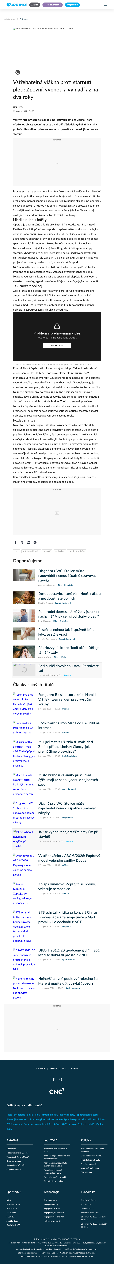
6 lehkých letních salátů (53, 1181)
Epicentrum (11, 1149)
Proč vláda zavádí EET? (90, 1160)
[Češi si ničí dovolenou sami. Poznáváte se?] (24, 670)
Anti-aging (24, 19)
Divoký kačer (86, 1172)
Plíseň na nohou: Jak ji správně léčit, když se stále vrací (66, 632)
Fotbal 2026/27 (13, 1204)
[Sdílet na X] (22, 542)
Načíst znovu (57, 345)
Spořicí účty (86, 1204)
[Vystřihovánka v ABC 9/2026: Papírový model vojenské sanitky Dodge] (24, 865)
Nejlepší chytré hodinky (54, 1213)
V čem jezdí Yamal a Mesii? (18, 1157)
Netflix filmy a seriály (52, 1221)
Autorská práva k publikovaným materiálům (34, 1249)
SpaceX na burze (50, 1200)
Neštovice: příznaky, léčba (17, 1153)
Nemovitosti (21, 1119)
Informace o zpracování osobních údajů (34, 1253)
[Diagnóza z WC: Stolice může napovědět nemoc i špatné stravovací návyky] (24, 578)
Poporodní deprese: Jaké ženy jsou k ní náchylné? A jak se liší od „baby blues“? (68, 614)
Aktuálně (12, 1140)
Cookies (55, 1253)
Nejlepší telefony (51, 1204)
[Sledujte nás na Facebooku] (53, 1079)
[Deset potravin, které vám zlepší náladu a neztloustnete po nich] (24, 598)
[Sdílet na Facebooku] (15, 542)
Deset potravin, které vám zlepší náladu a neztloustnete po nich (69, 596)
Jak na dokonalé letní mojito (55, 1177)
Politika (86, 1140)
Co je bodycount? (14, 1169)
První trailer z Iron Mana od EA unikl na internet (69, 725)
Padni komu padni (88, 1164)
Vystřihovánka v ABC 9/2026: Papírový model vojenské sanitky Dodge (69, 858)
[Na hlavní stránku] (17, 4)
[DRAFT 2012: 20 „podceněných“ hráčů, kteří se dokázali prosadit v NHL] (24, 960)
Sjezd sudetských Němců (91, 1156)
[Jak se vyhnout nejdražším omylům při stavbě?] (24, 839)
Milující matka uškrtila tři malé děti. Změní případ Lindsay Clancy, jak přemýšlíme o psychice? (66, 746)
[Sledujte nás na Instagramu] (60, 1079)
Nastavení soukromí (68, 1253)
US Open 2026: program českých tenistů (73, 1124)
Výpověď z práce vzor (90, 1168)
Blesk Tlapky (33, 1115)
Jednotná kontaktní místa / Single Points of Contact (42, 1256)
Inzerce (53, 1069)
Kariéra (74, 1069)
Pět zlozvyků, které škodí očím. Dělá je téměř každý (68, 650)
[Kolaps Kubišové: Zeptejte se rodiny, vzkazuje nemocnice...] (24, 894)
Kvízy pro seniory (14, 1161)
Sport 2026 (14, 1192)
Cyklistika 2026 (13, 1225)
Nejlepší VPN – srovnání (54, 1217)
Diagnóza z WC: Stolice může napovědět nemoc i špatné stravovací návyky (67, 575)
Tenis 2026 (11, 1213)
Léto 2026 (50, 1140)
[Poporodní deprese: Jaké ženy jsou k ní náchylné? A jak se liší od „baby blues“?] (24, 616)
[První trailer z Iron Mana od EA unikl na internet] (24, 728)
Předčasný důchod (88, 1200)
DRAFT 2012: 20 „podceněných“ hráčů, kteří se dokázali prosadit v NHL (69, 953)
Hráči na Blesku (50, 1115)
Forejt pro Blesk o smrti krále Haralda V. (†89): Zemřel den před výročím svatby (68, 699)
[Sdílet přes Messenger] (35, 542)
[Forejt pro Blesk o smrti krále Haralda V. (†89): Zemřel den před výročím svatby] (24, 704)
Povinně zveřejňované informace (79, 1256)
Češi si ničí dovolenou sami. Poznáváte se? (68, 668)
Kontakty (40, 1069)
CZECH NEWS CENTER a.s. (68, 1239)
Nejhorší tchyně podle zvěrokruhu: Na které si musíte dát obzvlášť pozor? (68, 981)
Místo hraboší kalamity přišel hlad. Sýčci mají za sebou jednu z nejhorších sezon (68, 779)
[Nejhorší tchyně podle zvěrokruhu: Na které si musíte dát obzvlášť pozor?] (24, 988)
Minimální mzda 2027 (90, 1213)
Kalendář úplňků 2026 (16, 1165)
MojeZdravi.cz (9, 19)
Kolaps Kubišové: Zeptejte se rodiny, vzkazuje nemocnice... (67, 887)
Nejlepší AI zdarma (52, 1209)
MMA (9, 1200)
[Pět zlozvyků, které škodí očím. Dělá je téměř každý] (24, 652)
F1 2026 (10, 1217)
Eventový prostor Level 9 (37, 1124)
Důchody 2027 (87, 1209)
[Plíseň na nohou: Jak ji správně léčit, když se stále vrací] (24, 634)
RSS (64, 1069)
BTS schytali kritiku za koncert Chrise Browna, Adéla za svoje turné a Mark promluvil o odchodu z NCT (67, 917)
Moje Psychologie (16, 1115)
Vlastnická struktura (86, 1253)
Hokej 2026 (12, 1209)
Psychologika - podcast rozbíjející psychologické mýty (58, 1119)
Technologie (52, 1192)
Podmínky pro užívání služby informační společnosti (75, 1249)
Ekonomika (88, 1192)
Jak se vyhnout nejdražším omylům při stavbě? (68, 834)
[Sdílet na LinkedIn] (28, 542)
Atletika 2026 (12, 1221)
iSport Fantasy (67, 1115)
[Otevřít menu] (106, 5)
